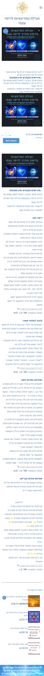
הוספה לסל (11, 140)
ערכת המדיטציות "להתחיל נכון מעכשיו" (17, 598)
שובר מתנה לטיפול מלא (19, 628)
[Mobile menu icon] (40, 7)
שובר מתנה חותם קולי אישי (18, 644)
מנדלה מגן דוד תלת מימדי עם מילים (17, 614)
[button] (39, 30)
